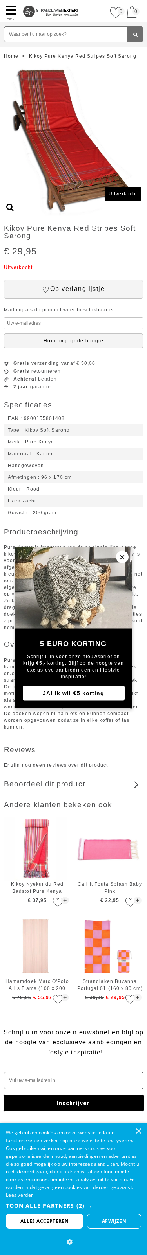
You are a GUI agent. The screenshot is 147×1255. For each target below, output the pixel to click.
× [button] (138, 1131)
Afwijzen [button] (114, 1221)
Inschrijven (73, 1103)
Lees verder (19, 1195)
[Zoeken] (135, 34)
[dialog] (73, 1189)
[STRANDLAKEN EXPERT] (51, 3)
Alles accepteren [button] (44, 1221)
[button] (73, 1205)
